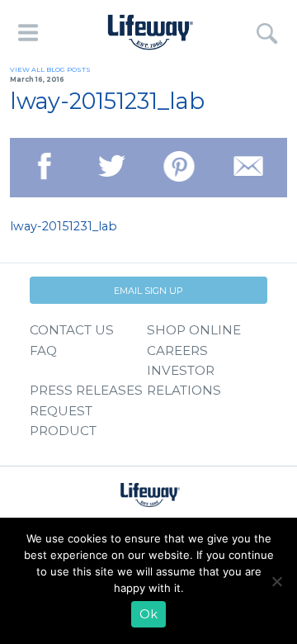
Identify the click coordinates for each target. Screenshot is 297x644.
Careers (177, 350)
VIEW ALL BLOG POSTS (50, 69)
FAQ (43, 350)
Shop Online (194, 330)
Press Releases (86, 390)
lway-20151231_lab (63, 226)
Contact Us (72, 330)
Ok (148, 614)
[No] (276, 581)
